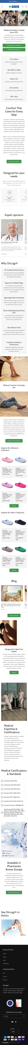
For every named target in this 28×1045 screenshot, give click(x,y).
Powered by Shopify (17, 1042)
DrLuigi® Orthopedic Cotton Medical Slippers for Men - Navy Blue (20, 533)
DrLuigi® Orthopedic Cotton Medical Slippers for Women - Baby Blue (20, 471)
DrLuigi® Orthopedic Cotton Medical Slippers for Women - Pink (7, 470)
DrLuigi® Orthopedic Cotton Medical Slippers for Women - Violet (7, 496)
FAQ (4, 973)
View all (14, 505)
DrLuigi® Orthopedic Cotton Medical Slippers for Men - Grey (7, 559)
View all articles (14, 615)
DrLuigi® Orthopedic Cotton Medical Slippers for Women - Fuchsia (20, 496)
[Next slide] (17, 679)
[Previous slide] (10, 679)
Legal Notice (6, 963)
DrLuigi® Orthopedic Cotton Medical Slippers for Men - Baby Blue (7, 533)
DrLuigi (12, 1042)
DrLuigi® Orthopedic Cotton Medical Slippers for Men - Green (20, 559)
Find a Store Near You (14, 892)
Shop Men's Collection (14, 49)
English (13, 1031)
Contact (5, 976)
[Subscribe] (23, 1016)
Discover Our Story (14, 161)
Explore (14, 672)
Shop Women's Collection (14, 45)
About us (5, 979)
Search (4, 953)
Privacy (4, 957)
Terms (4, 960)
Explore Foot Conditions (14, 440)
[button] (2, 6)
